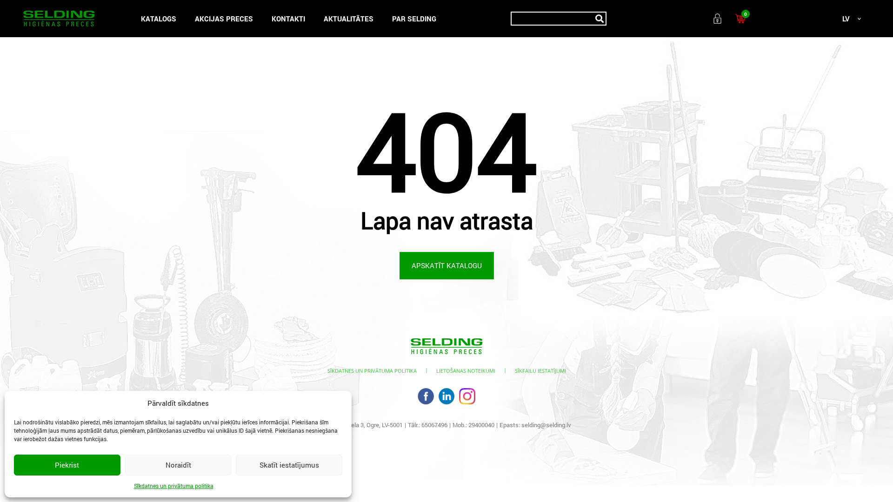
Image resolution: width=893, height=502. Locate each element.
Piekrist (67, 464)
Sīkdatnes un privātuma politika (173, 485)
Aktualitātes (348, 18)
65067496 (434, 425)
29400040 (481, 425)
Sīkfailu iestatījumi (540, 370)
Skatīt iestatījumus (289, 464)
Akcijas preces (224, 18)
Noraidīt (178, 464)
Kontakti (288, 18)
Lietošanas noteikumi (465, 370)
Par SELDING (414, 18)
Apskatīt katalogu (447, 265)
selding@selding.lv (546, 425)
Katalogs (158, 18)
